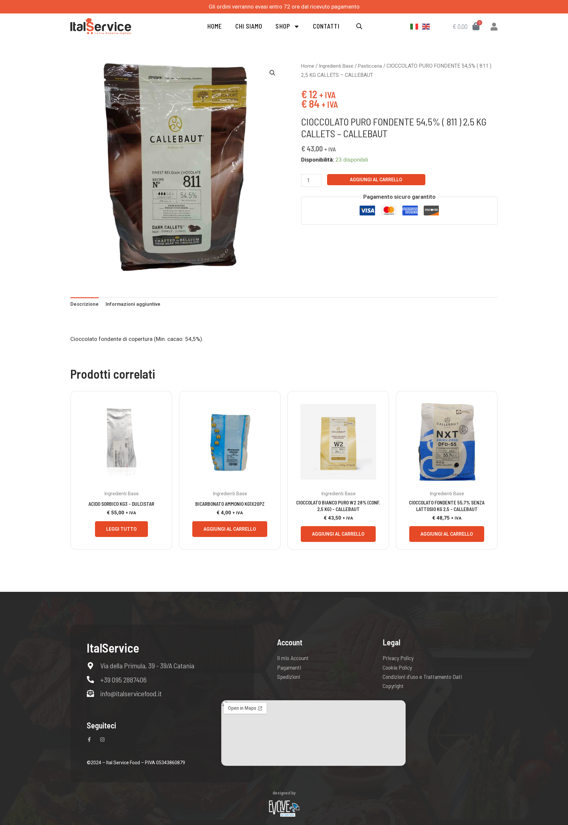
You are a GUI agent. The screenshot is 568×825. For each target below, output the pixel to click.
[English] (426, 26)
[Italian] (414, 26)
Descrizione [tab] (84, 304)
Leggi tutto (121, 529)
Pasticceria (370, 66)
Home (214, 26)
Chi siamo (249, 26)
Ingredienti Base (336, 66)
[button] (272, 73)
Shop (282, 26)
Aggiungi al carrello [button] (229, 529)
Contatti (326, 26)
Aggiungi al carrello (376, 179)
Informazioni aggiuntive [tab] (133, 304)
